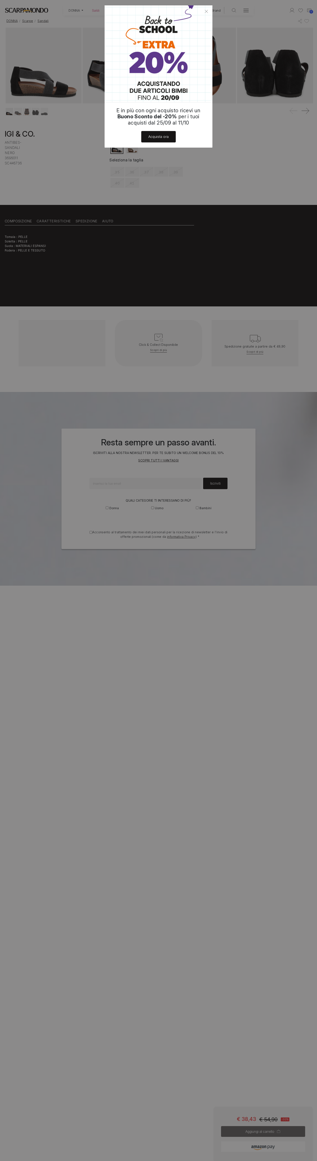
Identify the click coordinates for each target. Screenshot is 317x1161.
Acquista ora (158, 136)
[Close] (206, 11)
